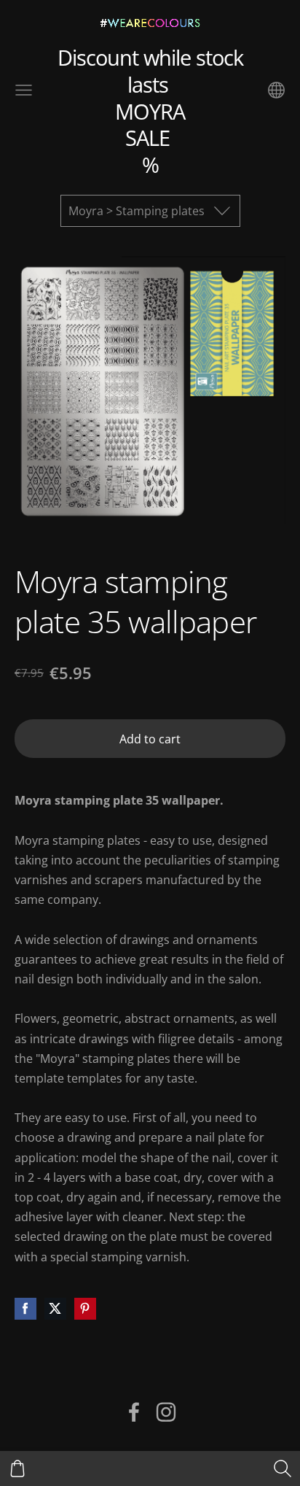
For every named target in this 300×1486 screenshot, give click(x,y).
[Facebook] (134, 1412)
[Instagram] (166, 1412)
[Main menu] (24, 90)
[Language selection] (276, 90)
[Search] (282, 1468)
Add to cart (150, 739)
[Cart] (17, 1468)
